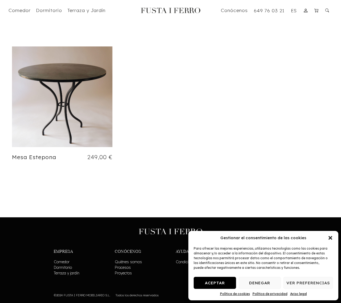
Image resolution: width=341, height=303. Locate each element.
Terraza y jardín (66, 273)
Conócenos (234, 10)
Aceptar (215, 282)
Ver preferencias (308, 282)
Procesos (123, 267)
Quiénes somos (128, 261)
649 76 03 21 (269, 10)
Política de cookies (235, 294)
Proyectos (123, 273)
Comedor (62, 261)
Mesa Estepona (34, 157)
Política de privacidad (270, 294)
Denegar (259, 282)
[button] (330, 238)
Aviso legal (298, 294)
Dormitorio (63, 267)
